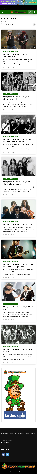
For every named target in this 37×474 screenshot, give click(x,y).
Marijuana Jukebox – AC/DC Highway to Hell (16, 98)
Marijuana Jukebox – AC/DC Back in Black (18, 350)
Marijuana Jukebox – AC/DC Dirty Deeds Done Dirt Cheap (18, 140)
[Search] (35, 12)
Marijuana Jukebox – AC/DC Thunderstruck (16, 55)
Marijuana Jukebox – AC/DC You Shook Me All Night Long (18, 265)
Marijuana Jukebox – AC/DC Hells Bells (18, 308)
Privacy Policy (5, 442)
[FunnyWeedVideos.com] (18, 12)
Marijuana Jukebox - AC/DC (10, 51)
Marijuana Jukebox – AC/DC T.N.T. (18, 224)
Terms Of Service (6, 440)
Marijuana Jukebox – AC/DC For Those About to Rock (17, 183)
